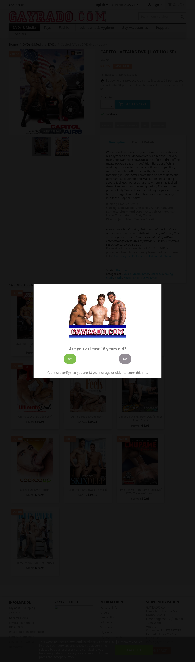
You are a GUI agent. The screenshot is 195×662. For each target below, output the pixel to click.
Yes (69, 359)
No (125, 359)
